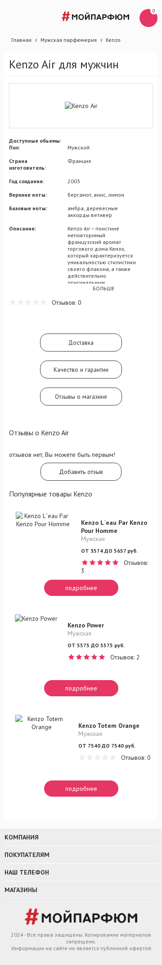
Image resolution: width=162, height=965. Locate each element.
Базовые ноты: (28, 208)
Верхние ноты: (28, 194)
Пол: (14, 147)
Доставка (81, 342)
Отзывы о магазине (81, 396)
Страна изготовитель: (27, 164)
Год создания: (26, 181)
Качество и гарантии (81, 369)
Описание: (22, 228)
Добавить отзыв (81, 472)
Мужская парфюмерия (68, 39)
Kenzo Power (86, 625)
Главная (21, 39)
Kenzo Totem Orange (109, 725)
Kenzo (113, 39)
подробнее (81, 588)
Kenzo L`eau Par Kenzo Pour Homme (114, 527)
